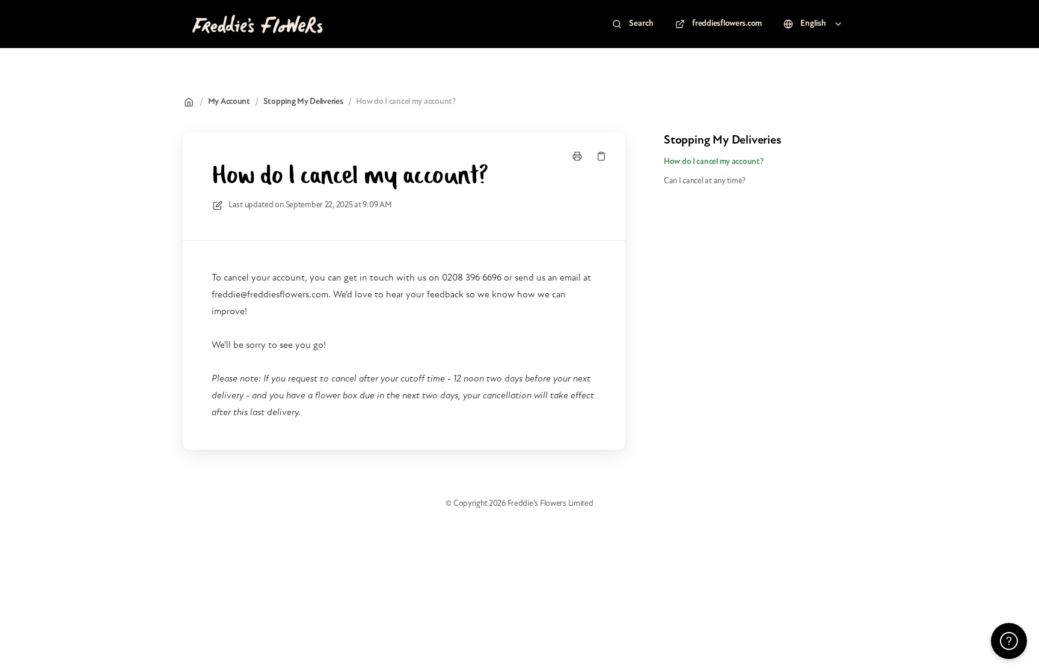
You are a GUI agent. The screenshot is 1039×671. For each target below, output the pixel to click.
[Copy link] (601, 156)
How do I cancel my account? (405, 101)
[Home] (256, 24)
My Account (229, 101)
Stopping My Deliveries (303, 101)
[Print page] (577, 156)
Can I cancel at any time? (705, 181)
